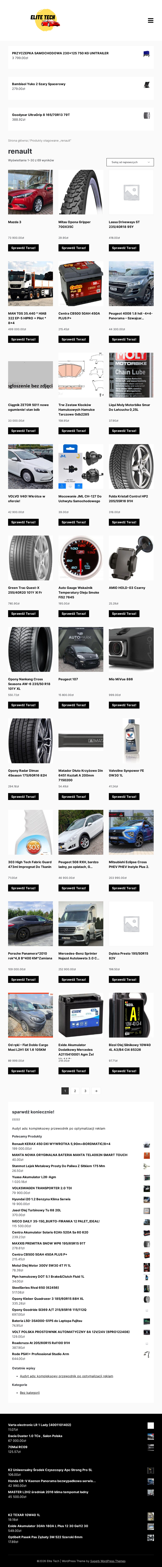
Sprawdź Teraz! (23, 248)
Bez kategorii (30, 1393)
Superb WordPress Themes (107, 1561)
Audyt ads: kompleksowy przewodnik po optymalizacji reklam (58, 1128)
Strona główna (18, 140)
